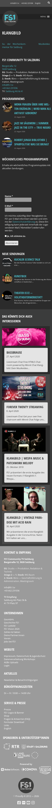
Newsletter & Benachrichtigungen (21, 680)
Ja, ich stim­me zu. (16, 236)
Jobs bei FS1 (10, 641)
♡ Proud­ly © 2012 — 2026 (26, 796)
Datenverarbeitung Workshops (19, 659)
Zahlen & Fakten (12, 632)
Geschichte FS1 (11, 622)
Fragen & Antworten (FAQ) (17, 719)
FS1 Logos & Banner (14, 712)
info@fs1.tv (14, 3)
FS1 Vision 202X (11, 628)
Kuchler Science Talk (27, 259)
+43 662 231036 (27, 3)
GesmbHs (9, 619)
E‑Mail (9, 205)
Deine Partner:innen (14, 635)
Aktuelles (10, 673)
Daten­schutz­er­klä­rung (24, 221)
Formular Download (14, 722)
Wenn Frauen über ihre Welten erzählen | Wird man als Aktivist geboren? (32, 108)
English (38, 3)
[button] (43, 16)
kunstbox (20, 276)
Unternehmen (13, 613)
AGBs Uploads (11, 662)
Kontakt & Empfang (17, 552)
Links (6, 725)
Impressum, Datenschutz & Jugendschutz (24, 656)
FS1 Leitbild (9, 625)
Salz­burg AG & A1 (14, 91)
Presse (7, 709)
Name (9, 196)
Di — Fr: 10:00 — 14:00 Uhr (17, 693)
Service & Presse (15, 703)
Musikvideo (44, 44)
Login (6, 665)
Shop (6, 715)
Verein (7, 638)
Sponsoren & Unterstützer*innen (26, 737)
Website (9, 649)
